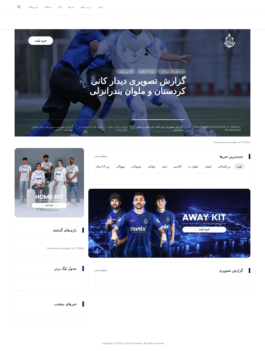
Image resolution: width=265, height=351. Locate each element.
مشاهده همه (100, 156)
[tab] (214, 128)
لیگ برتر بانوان (125, 71)
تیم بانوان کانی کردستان (172, 71)
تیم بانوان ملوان (147, 71)
